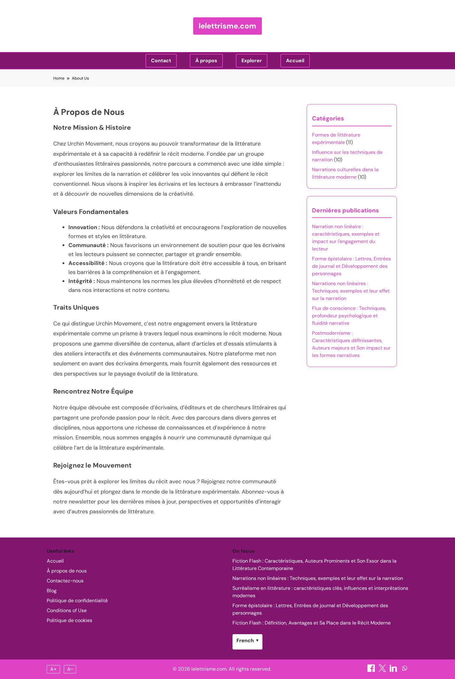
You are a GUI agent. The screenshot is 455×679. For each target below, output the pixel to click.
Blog (52, 590)
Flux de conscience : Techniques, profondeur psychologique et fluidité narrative (349, 315)
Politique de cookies (69, 620)
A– (70, 669)
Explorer (251, 60)
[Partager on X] (383, 670)
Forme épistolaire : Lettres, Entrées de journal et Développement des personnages (351, 266)
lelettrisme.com (227, 26)
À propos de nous (67, 571)
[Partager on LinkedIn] (394, 670)
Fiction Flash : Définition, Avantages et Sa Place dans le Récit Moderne (311, 623)
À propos (206, 60)
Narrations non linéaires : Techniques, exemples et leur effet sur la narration (351, 291)
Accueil (295, 60)
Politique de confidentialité (77, 600)
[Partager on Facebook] (371, 670)
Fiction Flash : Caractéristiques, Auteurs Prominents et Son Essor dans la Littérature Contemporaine (314, 565)
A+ (53, 669)
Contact (161, 60)
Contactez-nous (65, 580)
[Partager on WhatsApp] (404, 670)
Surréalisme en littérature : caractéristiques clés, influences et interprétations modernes (320, 592)
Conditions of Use (67, 610)
